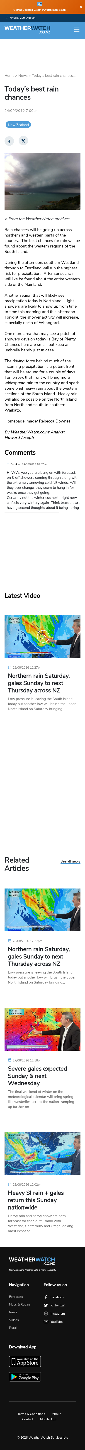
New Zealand (18, 124)
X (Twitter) (58, 1305)
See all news (70, 862)
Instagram (58, 1313)
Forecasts (16, 1297)
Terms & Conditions (31, 1414)
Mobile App (48, 1419)
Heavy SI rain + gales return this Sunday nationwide (36, 1200)
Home (9, 75)
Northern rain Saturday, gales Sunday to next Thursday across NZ (39, 683)
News (23, 75)
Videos (14, 1320)
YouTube (57, 1322)
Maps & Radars (20, 1304)
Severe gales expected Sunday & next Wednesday (37, 1076)
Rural (13, 1328)
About (56, 1414)
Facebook (57, 1297)
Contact (27, 1419)
